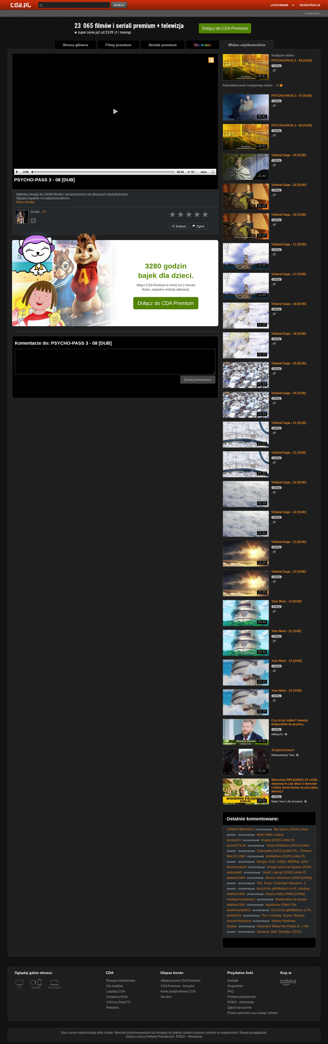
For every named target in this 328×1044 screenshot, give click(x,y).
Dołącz (225, 28)
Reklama (112, 1007)
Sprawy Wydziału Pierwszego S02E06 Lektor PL (261, 923)
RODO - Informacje (189, 1036)
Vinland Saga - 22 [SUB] (288, 512)
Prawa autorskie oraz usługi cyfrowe (253, 1013)
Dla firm (166, 997)
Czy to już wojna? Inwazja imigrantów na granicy (289, 722)
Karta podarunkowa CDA (178, 991)
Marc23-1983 (236, 856)
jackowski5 (234, 872)
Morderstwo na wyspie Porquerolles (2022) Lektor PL (267, 901)
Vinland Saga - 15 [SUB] (288, 155)
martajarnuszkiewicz (241, 899)
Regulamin (235, 986)
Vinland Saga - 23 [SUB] (288, 571)
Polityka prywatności (242, 997)
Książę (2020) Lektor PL (278, 840)
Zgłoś (200, 226)
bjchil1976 (234, 915)
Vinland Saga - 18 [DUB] (288, 304)
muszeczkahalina (239, 921)
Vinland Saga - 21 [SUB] (288, 452)
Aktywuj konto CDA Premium (180, 980)
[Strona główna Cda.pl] (21, 5)
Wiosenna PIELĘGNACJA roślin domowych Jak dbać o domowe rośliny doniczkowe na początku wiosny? (294, 785)
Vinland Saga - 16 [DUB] (288, 185)
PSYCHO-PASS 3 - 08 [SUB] (291, 60)
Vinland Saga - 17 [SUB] (288, 274)
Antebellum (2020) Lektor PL (285, 856)
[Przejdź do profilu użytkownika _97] (22, 217)
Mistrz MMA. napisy (270, 835)
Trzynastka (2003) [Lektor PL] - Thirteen (284, 851)
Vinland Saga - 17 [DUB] (288, 244)
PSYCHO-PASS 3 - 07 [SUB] (291, 95)
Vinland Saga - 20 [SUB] (288, 393)
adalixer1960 (236, 878)
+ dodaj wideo (311, 13)
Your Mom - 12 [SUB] (286, 690)
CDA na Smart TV (118, 1002)
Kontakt (233, 980)
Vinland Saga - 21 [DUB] (288, 423)
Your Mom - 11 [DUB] (286, 601)
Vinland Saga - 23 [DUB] (288, 542)
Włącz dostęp (25, 202)
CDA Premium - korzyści (177, 986)
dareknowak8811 (239, 910)
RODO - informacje (241, 1002)
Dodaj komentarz (198, 379)
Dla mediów (114, 986)
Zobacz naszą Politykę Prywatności (150, 1036)
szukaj (119, 5)
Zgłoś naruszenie (240, 1007)
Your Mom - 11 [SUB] (286, 631)
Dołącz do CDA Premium (166, 303)
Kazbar (232, 926)
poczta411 (234, 840)
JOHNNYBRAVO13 (240, 829)
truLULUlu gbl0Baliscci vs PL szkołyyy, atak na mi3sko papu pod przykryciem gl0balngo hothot (268, 890)
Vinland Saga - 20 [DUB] (288, 363)
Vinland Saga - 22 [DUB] (288, 482)
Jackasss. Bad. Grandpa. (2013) (279, 931)
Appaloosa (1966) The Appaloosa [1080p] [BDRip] (261, 906)
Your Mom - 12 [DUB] (286, 661)
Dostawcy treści (117, 997)
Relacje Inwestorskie (120, 980)
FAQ (230, 991)
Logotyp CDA (115, 991)
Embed (180, 226)
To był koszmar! (282, 750)
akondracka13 (237, 867)
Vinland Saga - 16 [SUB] (288, 214)
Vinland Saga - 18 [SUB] (288, 333)
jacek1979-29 (236, 845)
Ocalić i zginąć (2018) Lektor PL (284, 872)
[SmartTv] (40, 990)
